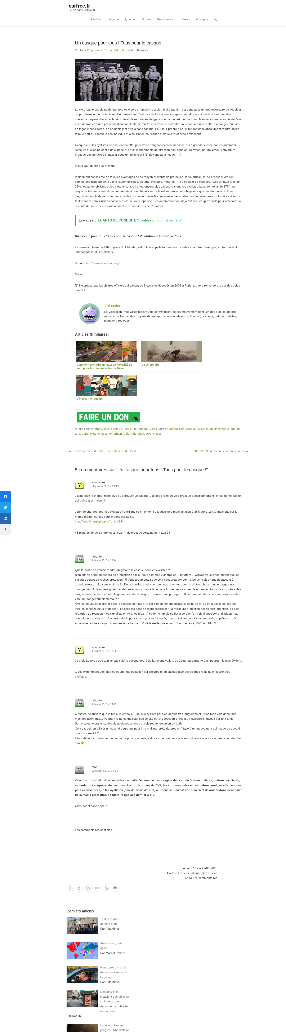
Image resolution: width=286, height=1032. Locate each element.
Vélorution (120, 50)
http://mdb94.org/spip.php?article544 (99, 521)
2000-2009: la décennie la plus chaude (221, 451)
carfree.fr (79, 6)
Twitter (79, 888)
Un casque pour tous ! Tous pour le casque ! (119, 43)
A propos (202, 19)
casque (191, 428)
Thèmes (184, 19)
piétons (95, 433)
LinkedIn (88, 888)
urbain (117, 433)
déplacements (219, 428)
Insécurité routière (136, 428)
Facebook (70, 888)
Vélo (152, 428)
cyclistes (203, 428)
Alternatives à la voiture (106, 428)
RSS (106, 888)
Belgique (113, 19)
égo (233, 428)
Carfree (96, 19)
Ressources (165, 19)
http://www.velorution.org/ (103, 263)
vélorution (137, 433)
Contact (115, 888)
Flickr (97, 888)
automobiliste (175, 428)
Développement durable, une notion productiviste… (104, 451)
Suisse (146, 19)
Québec (130, 19)
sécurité (106, 433)
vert (148, 433)
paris (85, 433)
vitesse (157, 433)
